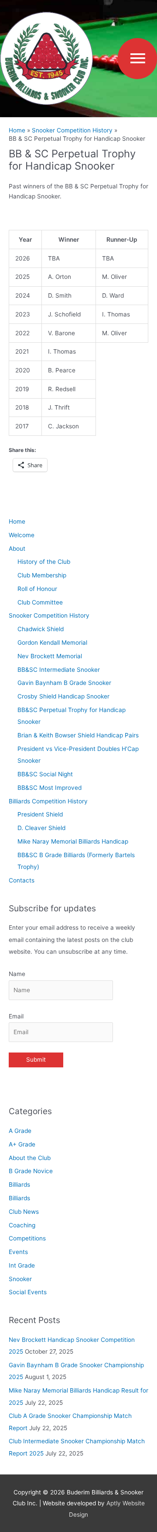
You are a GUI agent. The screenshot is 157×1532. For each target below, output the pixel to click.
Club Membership (41, 575)
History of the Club (43, 561)
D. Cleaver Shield (41, 827)
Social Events (28, 1292)
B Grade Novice (31, 1170)
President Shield (40, 814)
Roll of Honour (37, 588)
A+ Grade (22, 1144)
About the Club (30, 1157)
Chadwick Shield (40, 628)
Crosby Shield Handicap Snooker (63, 696)
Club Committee (40, 602)
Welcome (21, 535)
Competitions (27, 1238)
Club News (24, 1211)
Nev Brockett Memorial (49, 656)
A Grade (20, 1130)
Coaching (22, 1225)
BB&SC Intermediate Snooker (58, 669)
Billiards (19, 1184)
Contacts (21, 880)
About (17, 548)
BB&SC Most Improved (49, 787)
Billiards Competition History (48, 801)
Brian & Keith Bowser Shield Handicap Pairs (78, 735)
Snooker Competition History (49, 615)
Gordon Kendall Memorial (52, 642)
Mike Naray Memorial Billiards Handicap (72, 841)
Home (17, 521)
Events (18, 1251)
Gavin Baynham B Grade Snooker (64, 682)
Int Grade (22, 1265)
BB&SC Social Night (45, 774)
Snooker (20, 1278)
